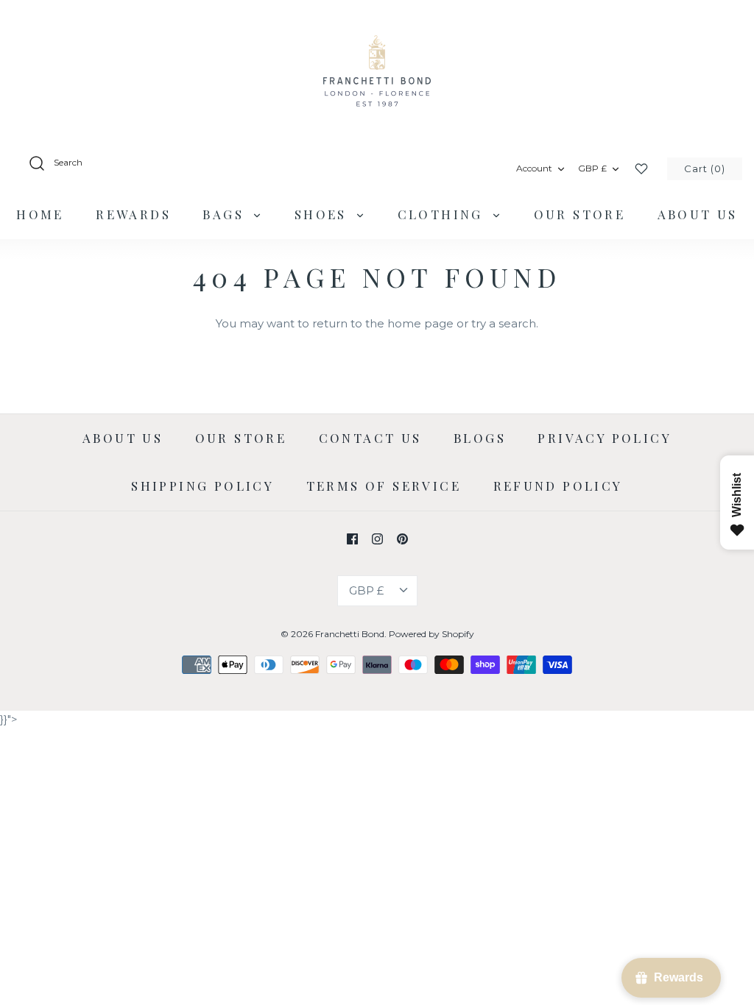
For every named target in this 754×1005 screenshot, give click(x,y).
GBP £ (592, 168)
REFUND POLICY (558, 485)
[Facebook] (352, 538)
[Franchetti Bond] (377, 70)
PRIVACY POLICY (605, 438)
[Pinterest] (402, 538)
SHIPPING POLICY (202, 485)
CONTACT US (370, 438)
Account (534, 168)
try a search (503, 323)
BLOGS (480, 438)
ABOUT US (698, 214)
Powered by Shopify (431, 633)
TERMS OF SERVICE (383, 485)
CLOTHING (443, 214)
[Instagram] (377, 538)
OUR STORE (580, 214)
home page (420, 323)
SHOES (323, 214)
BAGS (225, 214)
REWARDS (133, 214)
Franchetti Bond (349, 633)
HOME (40, 214)
